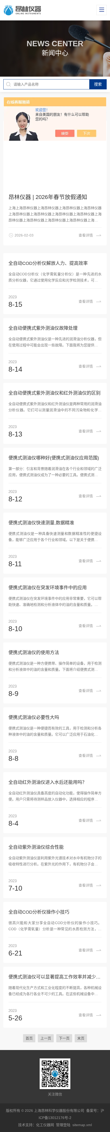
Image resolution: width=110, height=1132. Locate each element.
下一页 (64, 1038)
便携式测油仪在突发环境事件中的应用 (47, 587)
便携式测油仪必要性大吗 (33, 717)
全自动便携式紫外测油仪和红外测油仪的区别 (54, 393)
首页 (29, 1038)
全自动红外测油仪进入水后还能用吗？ (47, 782)
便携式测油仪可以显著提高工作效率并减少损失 (55, 977)
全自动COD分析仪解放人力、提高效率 (48, 263)
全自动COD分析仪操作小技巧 (38, 912)
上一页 (45, 1038)
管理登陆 (63, 1125)
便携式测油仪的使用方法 (33, 652)
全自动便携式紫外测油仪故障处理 (43, 328)
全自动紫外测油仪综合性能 (36, 847)
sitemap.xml (82, 1125)
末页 (80, 1038)
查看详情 (86, 301)
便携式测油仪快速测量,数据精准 (41, 522)
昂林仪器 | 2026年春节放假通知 (47, 197)
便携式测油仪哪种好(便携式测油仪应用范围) (53, 458)
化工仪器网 (45, 1125)
